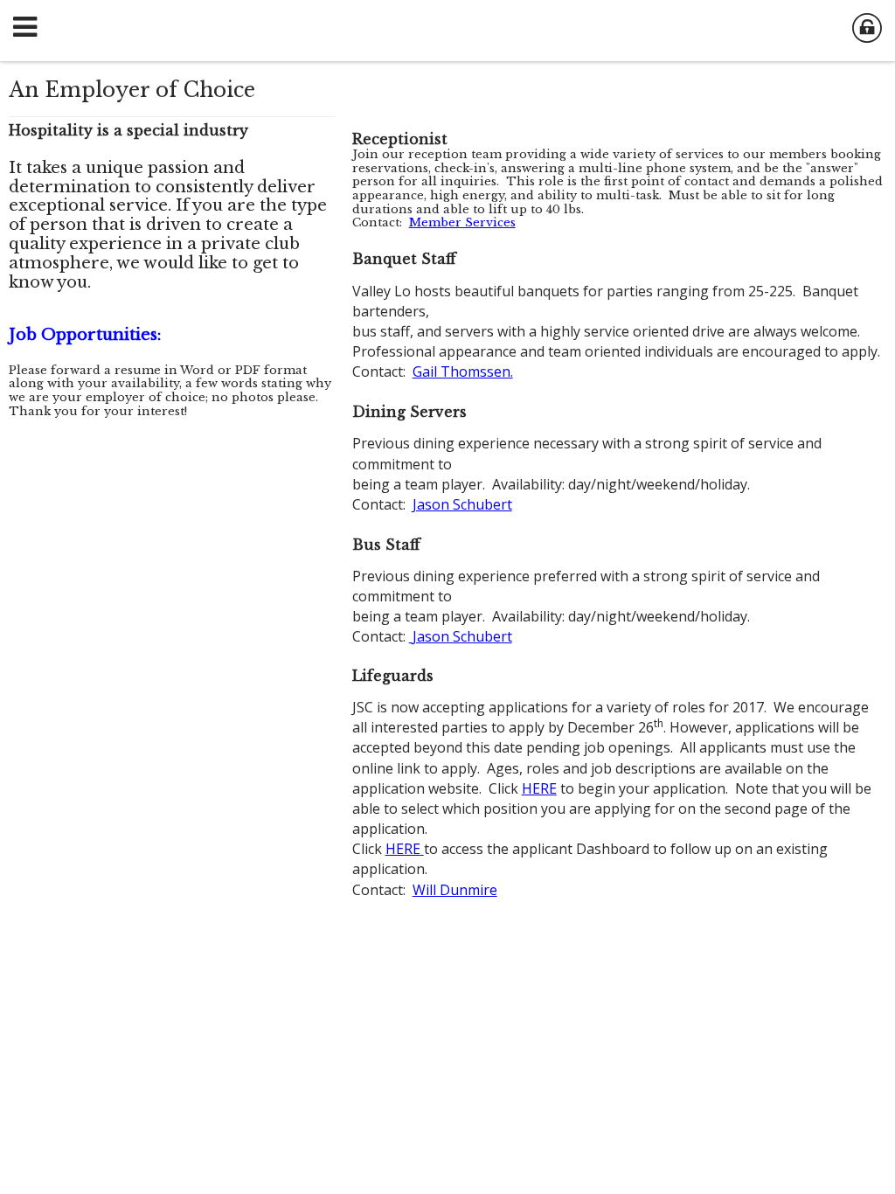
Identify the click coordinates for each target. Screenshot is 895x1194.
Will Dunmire (455, 889)
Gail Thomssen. (463, 371)
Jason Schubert (462, 504)
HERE (539, 788)
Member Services (462, 222)
